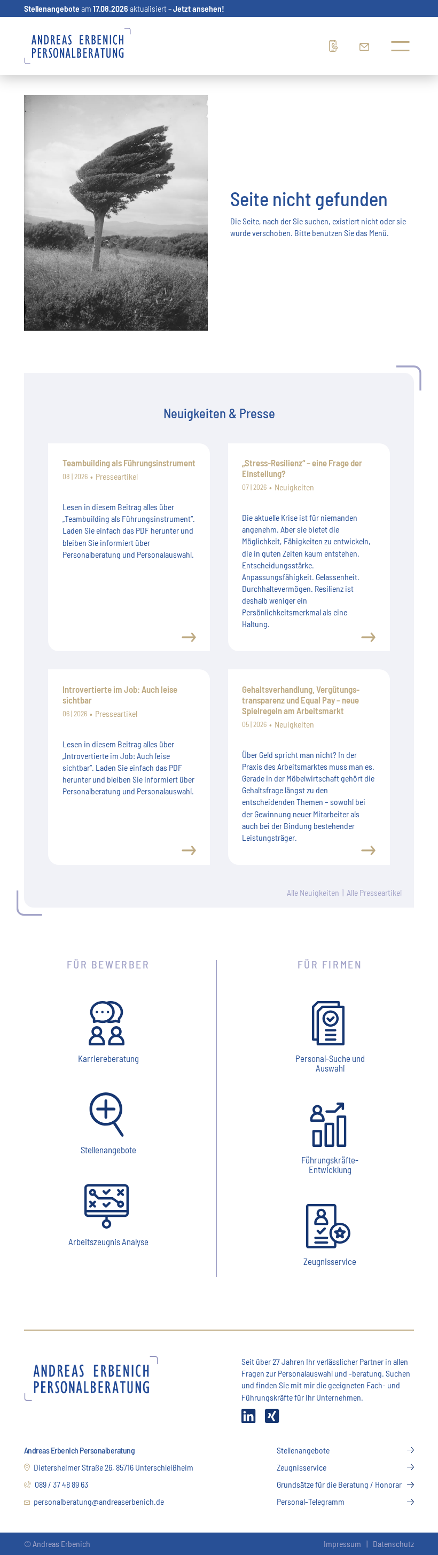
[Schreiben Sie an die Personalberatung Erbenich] (366, 46)
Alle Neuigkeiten (313, 892)
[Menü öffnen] (400, 46)
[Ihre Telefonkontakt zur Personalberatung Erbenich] (336, 46)
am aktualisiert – (124, 8)
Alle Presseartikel (374, 892)
